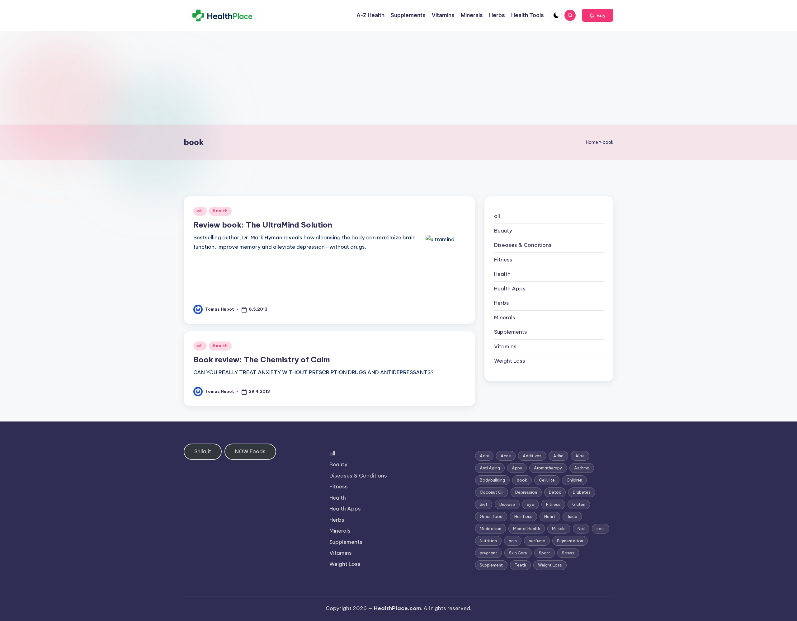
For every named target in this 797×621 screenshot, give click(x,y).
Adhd (558, 455)
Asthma (581, 467)
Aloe (580, 455)
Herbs (501, 302)
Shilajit (202, 451)
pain (513, 540)
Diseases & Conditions (523, 245)
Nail (581, 528)
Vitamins (505, 346)
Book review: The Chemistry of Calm (261, 359)
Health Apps (510, 288)
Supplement (491, 564)
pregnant (488, 552)
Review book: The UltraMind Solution (262, 224)
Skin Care (518, 552)
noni (601, 528)
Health (220, 211)
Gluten (578, 504)
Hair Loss (523, 516)
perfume (537, 540)
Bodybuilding (492, 480)
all (200, 211)
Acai (484, 455)
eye (530, 504)
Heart (549, 516)
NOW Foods (250, 451)
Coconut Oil (491, 492)
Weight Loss (509, 360)
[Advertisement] (398, 77)
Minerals (504, 317)
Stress (568, 552)
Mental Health (526, 528)
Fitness (503, 259)
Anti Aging (490, 467)
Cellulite (547, 480)
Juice (572, 516)
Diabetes (582, 492)
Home (592, 142)
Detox (555, 492)
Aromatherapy (548, 467)
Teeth (520, 564)
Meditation (490, 528)
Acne (506, 455)
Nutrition (488, 540)
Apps (517, 467)
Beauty (503, 230)
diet (484, 504)
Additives (532, 455)
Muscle (559, 528)
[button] (597, 15)
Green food (491, 516)
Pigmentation (570, 540)
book (522, 480)
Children (574, 480)
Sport (544, 552)
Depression (526, 492)
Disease (507, 504)
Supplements (510, 331)
